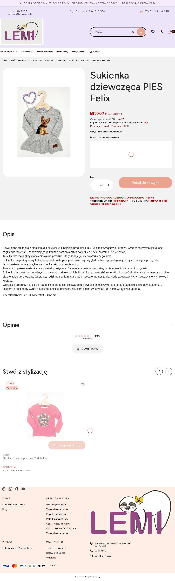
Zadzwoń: (87, 11)
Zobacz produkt (64, 445)
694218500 (100, 550)
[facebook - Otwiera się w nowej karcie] (17, 489)
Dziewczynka (37, 60)
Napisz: (20, 12)
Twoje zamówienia (56, 548)
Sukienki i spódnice (56, 60)
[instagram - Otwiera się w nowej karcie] (10, 489)
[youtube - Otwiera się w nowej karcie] (23, 489)
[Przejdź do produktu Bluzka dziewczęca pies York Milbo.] (45, 415)
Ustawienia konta (55, 552)
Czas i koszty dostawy (58, 523)
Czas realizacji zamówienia (61, 528)
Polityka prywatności (57, 518)
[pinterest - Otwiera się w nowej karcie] (4, 489)
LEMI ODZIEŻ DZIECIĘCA (14, 60)
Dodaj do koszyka (145, 183)
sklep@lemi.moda (103, 556)
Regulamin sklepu (56, 514)
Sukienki (73, 60)
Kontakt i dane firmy (13, 504)
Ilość (92, 177)
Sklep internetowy (86, 577)
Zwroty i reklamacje (57, 509)
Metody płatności (56, 504)
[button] (141, 32)
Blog (5, 509)
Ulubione (51, 557)
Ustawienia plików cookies (17, 548)
